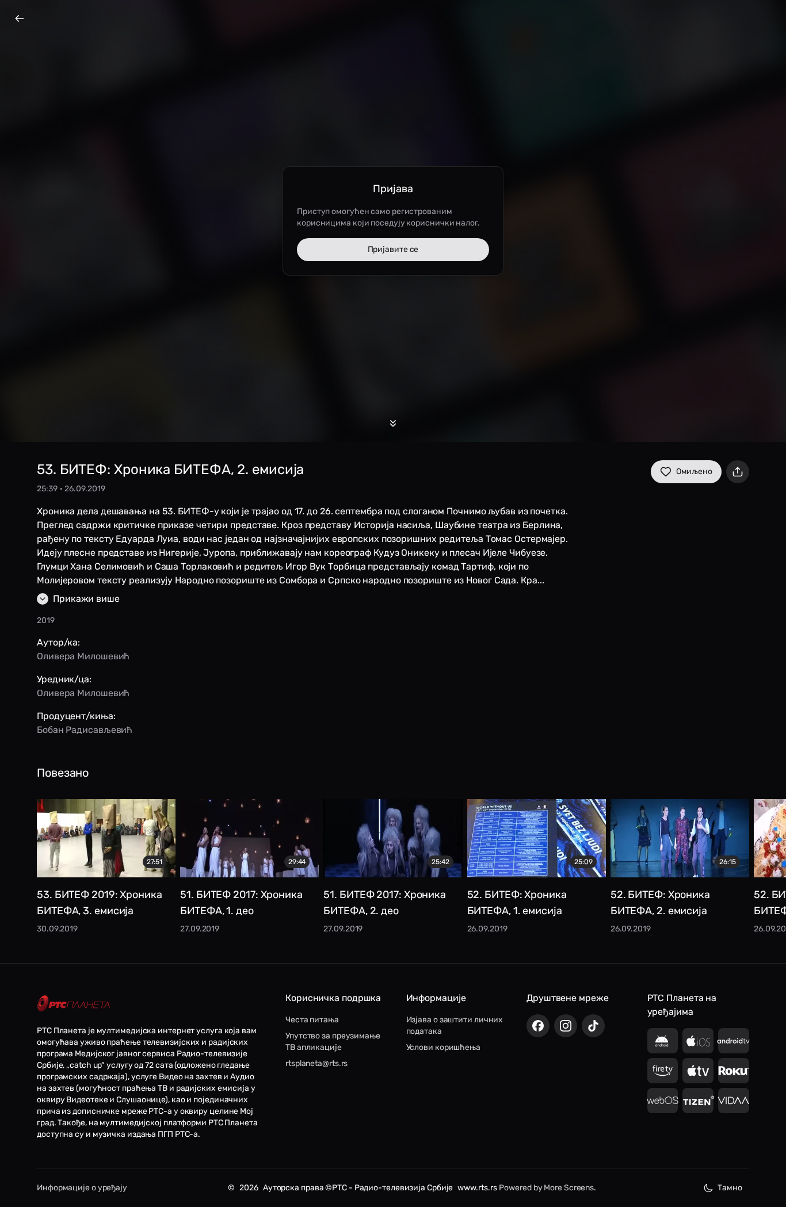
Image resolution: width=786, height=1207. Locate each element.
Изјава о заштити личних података (454, 1025)
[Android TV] (733, 1040)
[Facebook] (538, 1025)
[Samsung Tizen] (697, 1100)
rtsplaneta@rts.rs (316, 1063)
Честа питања (312, 1020)
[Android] (662, 1040)
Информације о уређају (82, 1188)
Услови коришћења (443, 1047)
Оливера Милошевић (83, 656)
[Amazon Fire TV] (662, 1070)
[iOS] (697, 1040)
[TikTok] (593, 1025)
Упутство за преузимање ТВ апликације (332, 1041)
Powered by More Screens (546, 1188)
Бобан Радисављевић (84, 729)
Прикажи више (86, 598)
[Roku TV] (733, 1070)
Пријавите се (393, 249)
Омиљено (694, 471)
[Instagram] (565, 1025)
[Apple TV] (697, 1070)
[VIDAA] (733, 1100)
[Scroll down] (393, 423)
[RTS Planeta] (73, 1003)
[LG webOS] (662, 1100)
